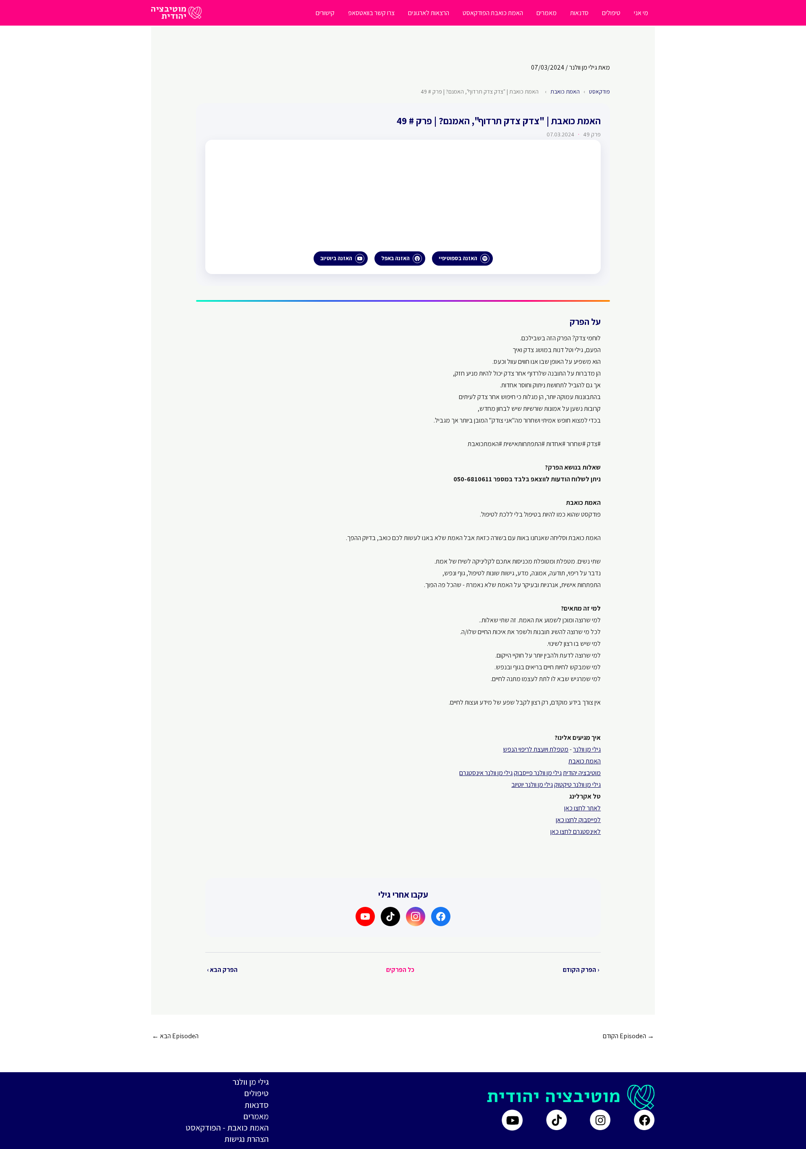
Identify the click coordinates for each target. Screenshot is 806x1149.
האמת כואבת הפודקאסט (493, 12)
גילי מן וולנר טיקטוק (577, 784)
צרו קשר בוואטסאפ (371, 12)
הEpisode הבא (175, 1035)
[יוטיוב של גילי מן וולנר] (512, 1120)
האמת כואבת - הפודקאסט (227, 1127)
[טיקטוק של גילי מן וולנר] (556, 1120)
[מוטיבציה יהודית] (176, 12)
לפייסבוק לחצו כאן (578, 819)
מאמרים (546, 12)
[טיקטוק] (390, 916)
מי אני (641, 12)
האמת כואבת (565, 91)
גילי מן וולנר (587, 749)
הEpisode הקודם (628, 1035)
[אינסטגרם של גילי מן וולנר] (600, 1120)
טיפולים (611, 12)
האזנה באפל (395, 258)
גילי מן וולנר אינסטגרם (486, 772)
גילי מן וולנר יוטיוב (532, 784)
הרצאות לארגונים (428, 12)
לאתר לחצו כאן (582, 808)
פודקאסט (599, 91)
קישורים (325, 12)
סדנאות (579, 12)
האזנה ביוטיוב (336, 258)
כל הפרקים (400, 970)
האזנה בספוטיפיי (458, 258)
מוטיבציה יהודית (582, 772)
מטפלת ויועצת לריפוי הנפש (535, 749)
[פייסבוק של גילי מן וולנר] (644, 1120)
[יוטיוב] (365, 916)
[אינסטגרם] (415, 916)
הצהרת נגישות (246, 1138)
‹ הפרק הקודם (581, 970)
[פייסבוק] (440, 916)
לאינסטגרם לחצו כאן (575, 831)
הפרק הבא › (222, 970)
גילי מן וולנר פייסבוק (538, 772)
